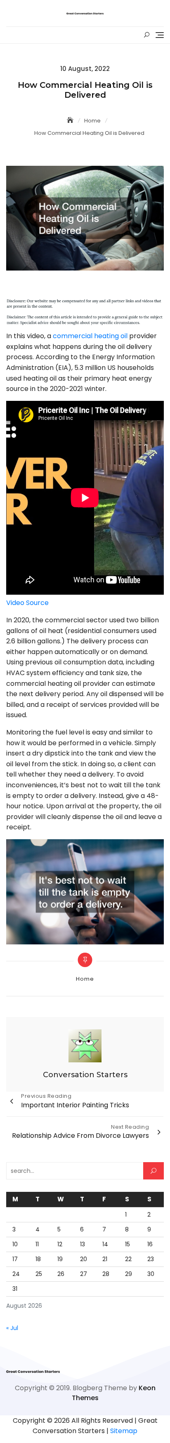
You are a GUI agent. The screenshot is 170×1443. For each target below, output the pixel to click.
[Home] (71, 120)
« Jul (12, 1328)
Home (85, 979)
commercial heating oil (90, 336)
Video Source (27, 602)
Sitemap (123, 1431)
